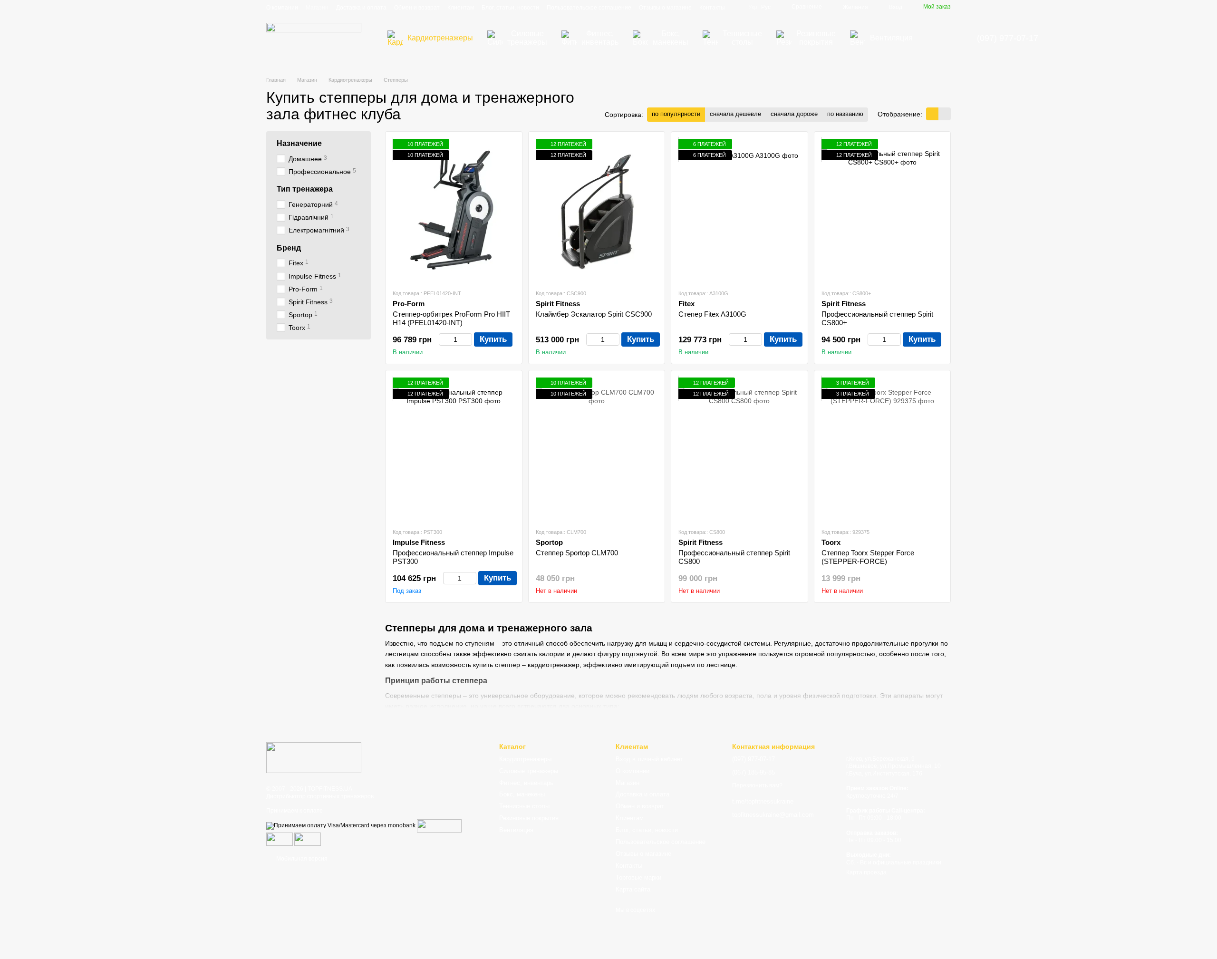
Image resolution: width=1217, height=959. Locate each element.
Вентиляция (891, 38)
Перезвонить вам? (757, 785)
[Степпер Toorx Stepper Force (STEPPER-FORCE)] (882, 449)
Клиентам (460, 7)
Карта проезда (866, 872)
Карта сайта (633, 889)
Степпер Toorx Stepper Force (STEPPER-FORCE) (867, 557)
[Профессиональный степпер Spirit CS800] (739, 449)
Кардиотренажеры (440, 38)
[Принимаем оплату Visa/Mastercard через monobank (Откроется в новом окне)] (340, 825)
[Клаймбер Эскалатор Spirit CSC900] (597, 210)
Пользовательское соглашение (589, 7)
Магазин (317, 7)
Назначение (299, 143)
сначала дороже (794, 113)
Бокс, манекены (670, 37)
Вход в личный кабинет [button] (649, 759)
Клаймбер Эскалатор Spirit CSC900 (594, 314)
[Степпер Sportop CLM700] (597, 449)
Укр (752, 7)
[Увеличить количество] (468, 339)
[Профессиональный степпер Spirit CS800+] (882, 210)
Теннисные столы (742, 37)
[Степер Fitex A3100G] (739, 210)
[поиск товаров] (937, 38)
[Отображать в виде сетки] (932, 113)
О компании (282, 7)
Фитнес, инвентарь (599, 37)
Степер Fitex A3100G (712, 314)
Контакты (712, 7)
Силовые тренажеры (527, 37)
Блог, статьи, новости (510, 7)
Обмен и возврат (417, 7)
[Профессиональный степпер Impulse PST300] (454, 449)
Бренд (289, 248)
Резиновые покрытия (816, 37)
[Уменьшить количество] (443, 339)
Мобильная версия (301, 858)
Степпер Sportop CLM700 (577, 553)
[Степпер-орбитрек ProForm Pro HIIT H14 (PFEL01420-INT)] (454, 210)
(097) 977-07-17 (1007, 38)
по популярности (676, 113)
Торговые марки (638, 877)
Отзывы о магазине (665, 7)
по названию (845, 113)
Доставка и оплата (361, 7)
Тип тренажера (305, 189)
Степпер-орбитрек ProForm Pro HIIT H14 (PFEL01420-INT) (451, 318)
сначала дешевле (735, 113)
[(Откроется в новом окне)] (279, 838)
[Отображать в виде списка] (944, 113)
